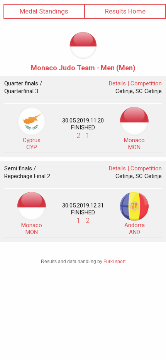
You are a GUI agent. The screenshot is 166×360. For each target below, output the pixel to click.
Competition (146, 83)
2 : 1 (83, 135)
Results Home (125, 11)
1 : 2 (83, 220)
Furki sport (114, 261)
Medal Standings (44, 11)
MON (134, 144)
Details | (119, 83)
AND (134, 229)
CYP (32, 144)
